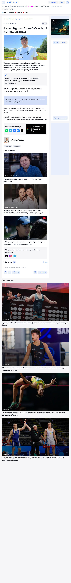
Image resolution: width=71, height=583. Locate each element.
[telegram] (10, 130)
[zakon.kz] (13, 2)
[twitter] (22, 130)
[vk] (18, 130)
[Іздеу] (67, 2)
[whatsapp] (6, 130)
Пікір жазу (42, 272)
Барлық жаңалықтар (15, 19)
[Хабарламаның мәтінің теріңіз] (25, 267)
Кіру (46, 262)
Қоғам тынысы (28, 19)
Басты (5, 19)
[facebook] (14, 130)
